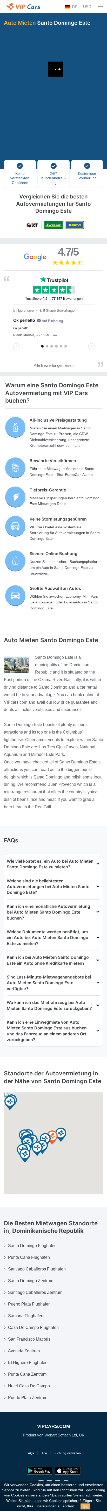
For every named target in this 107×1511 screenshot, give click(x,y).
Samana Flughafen (25, 1316)
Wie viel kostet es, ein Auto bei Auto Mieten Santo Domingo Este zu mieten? (50, 863)
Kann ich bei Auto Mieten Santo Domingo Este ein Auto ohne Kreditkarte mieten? (48, 960)
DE (74, 7)
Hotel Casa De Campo (29, 1386)
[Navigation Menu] (100, 6)
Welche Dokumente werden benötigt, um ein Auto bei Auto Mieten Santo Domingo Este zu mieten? (47, 937)
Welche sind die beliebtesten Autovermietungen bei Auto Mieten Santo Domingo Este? (48, 886)
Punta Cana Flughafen (29, 1257)
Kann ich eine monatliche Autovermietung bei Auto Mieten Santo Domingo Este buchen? (48, 912)
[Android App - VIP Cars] (39, 1471)
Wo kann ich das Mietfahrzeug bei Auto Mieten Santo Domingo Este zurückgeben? (49, 1005)
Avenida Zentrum (24, 1351)
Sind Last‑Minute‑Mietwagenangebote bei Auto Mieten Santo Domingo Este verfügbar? (49, 982)
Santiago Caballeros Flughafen (37, 1269)
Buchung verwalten (67, 1453)
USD (87, 7)
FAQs (30, 1453)
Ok (85, 1506)
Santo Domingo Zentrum (30, 1281)
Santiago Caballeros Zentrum (35, 1292)
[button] (24, 1155)
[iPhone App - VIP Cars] (68, 1471)
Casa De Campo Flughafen (33, 1327)
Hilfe (44, 1453)
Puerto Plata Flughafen (29, 1304)
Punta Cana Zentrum (27, 1374)
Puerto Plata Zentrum (27, 1397)
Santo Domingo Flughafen (32, 1245)
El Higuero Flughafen (28, 1362)
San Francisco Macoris (29, 1339)
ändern (68, 1506)
